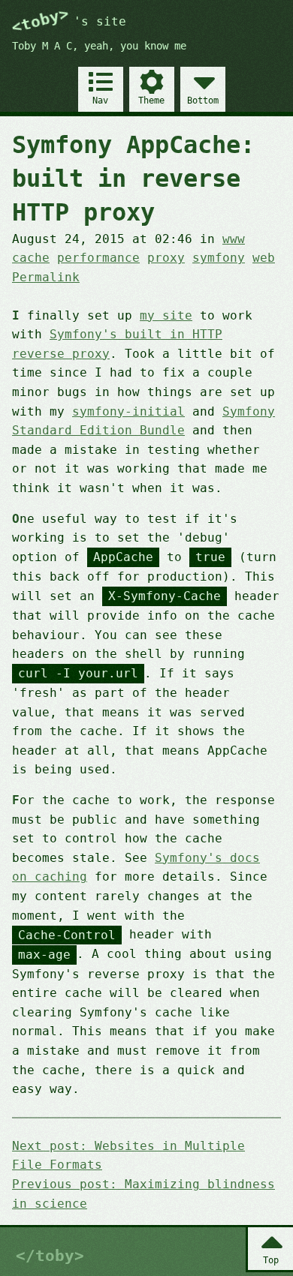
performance (98, 258)
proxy (166, 258)
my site (166, 315)
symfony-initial (128, 411)
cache (31, 258)
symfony (218, 258)
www (233, 239)
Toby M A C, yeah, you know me (99, 46)
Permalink (46, 277)
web (263, 258)
